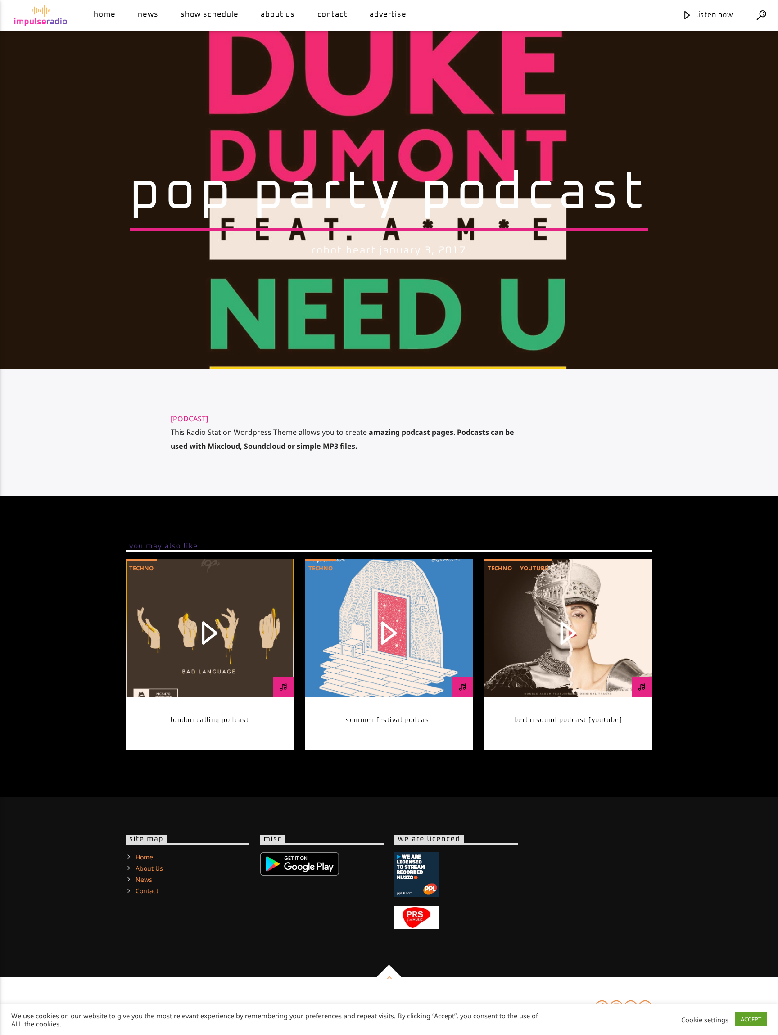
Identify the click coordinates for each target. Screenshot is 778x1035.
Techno (141, 568)
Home (104, 14)
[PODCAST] (189, 419)
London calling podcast (210, 720)
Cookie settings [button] (704, 1020)
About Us (278, 14)
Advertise (388, 14)
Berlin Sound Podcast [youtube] (568, 720)
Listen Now (713, 14)
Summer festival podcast (389, 720)
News (148, 14)
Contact (332, 14)
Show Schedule (210, 14)
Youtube (534, 568)
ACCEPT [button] (751, 1019)
